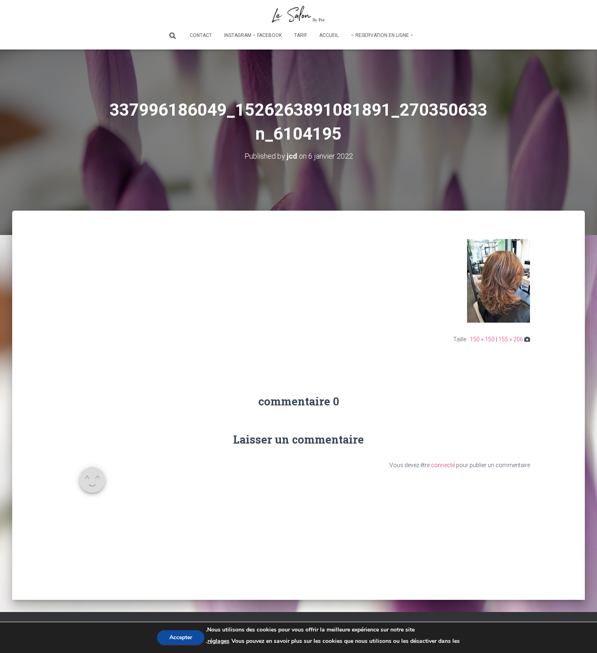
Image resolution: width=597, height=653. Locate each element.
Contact (201, 35)
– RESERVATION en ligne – (382, 35)
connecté (443, 465)
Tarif (300, 35)
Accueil (329, 35)
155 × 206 (510, 339)
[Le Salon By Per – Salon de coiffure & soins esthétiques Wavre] (298, 14)
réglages (218, 641)
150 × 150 (482, 339)
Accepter (180, 637)
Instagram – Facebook (253, 35)
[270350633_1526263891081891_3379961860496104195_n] (498, 280)
